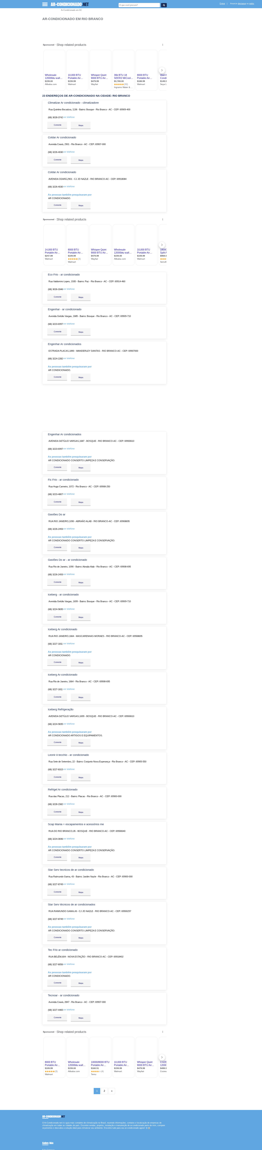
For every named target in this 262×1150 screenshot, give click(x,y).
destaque (242, 3)
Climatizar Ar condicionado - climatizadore (73, 102)
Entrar (222, 3)
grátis (251, 3)
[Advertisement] (106, 30)
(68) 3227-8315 (55, 769)
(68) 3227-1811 (55, 644)
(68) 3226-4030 (55, 152)
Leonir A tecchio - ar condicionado (68, 754)
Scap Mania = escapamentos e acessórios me (76, 824)
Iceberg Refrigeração (60, 709)
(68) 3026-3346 (55, 289)
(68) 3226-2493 (55, 529)
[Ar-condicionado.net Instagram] (45, 1131)
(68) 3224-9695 (55, 609)
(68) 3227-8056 (55, 964)
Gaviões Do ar (56, 514)
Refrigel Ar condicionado (62, 789)
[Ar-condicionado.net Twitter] (44, 1131)
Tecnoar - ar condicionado (63, 995)
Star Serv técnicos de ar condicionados (71, 904)
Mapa (80, 125)
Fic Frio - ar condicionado (63, 479)
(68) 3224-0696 (55, 839)
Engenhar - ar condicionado (64, 309)
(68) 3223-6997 (55, 324)
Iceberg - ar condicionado (63, 594)
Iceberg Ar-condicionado (62, 674)
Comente (57, 125)
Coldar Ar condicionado (62, 137)
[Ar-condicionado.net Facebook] (43, 1131)
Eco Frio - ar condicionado (64, 274)
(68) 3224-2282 (55, 358)
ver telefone (69, 117)
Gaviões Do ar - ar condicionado (67, 559)
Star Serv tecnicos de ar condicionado (71, 869)
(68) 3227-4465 (55, 1010)
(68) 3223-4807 (55, 494)
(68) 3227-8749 (55, 884)
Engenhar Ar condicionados (64, 344)
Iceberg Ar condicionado (62, 629)
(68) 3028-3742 (55, 117)
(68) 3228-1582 (55, 804)
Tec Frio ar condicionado (63, 949)
